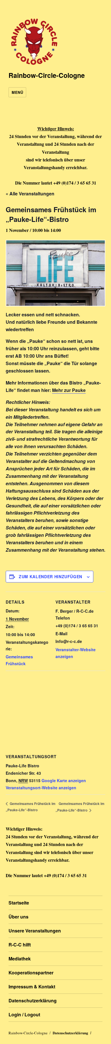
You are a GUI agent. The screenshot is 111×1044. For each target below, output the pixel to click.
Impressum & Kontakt (32, 986)
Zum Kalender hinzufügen (50, 576)
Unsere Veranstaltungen (35, 930)
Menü (17, 92)
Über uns (18, 916)
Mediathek (20, 958)
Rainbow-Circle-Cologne (47, 75)
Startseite (19, 902)
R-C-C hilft (20, 944)
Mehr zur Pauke (69, 390)
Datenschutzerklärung (33, 1000)
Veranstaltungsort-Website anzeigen (41, 787)
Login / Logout (24, 1014)
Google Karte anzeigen (64, 780)
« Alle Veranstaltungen (30, 193)
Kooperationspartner (31, 972)
